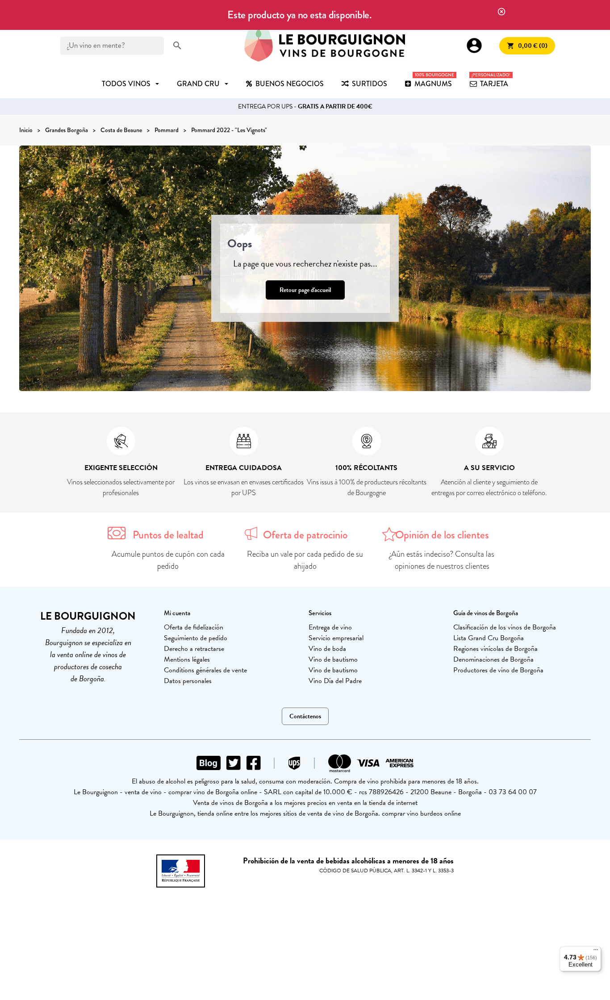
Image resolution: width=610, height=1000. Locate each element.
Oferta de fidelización (193, 627)
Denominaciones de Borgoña (493, 659)
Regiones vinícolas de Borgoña (495, 648)
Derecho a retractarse (194, 648)
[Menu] (595, 951)
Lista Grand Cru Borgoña (488, 638)
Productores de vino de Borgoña (498, 670)
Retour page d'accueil (305, 290)
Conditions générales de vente (205, 670)
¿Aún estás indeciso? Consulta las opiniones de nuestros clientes (441, 560)
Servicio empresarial (336, 638)
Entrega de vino (330, 627)
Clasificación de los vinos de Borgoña (504, 627)
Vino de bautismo (333, 659)
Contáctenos (305, 716)
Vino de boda (327, 648)
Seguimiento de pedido (195, 638)
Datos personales (188, 680)
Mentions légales (187, 659)
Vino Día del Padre (335, 680)
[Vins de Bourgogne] (324, 45)
